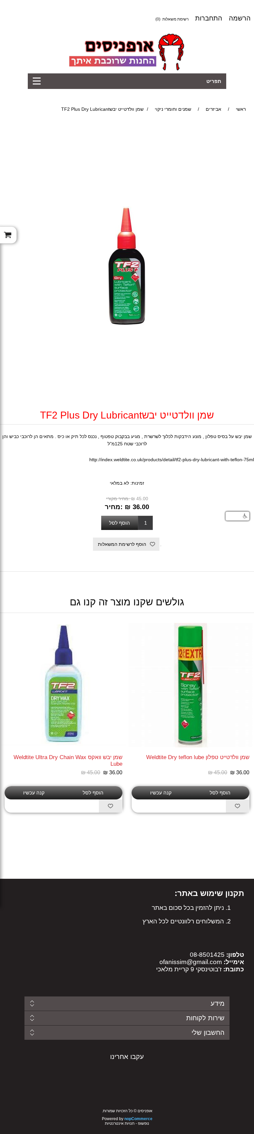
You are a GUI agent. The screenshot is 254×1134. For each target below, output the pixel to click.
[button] (237, 515)
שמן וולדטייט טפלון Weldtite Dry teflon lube (197, 757)
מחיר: (114, 506)
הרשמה (240, 18)
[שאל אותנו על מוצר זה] (160, 546)
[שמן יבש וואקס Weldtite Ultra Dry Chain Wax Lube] (63, 685)
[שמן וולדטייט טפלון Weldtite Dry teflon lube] (190, 685)
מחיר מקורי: (118, 498)
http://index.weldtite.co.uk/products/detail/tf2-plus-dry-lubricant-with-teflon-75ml (171, 459)
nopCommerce (138, 1118)
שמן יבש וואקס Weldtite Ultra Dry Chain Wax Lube (68, 760)
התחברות (208, 18)
